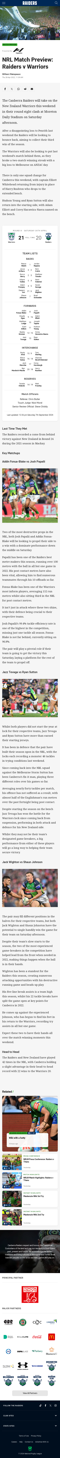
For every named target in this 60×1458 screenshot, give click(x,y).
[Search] (56, 3)
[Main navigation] (3, 3)
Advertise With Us (42, 1442)
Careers (14, 1442)
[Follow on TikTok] (40, 1405)
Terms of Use (24, 1436)
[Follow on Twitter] (50, 1405)
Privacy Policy (36, 1436)
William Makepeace (11, 74)
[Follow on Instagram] (55, 1405)
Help (21, 1442)
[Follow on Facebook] (45, 1405)
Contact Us (29, 1442)
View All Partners (30, 1393)
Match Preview (9, 45)
